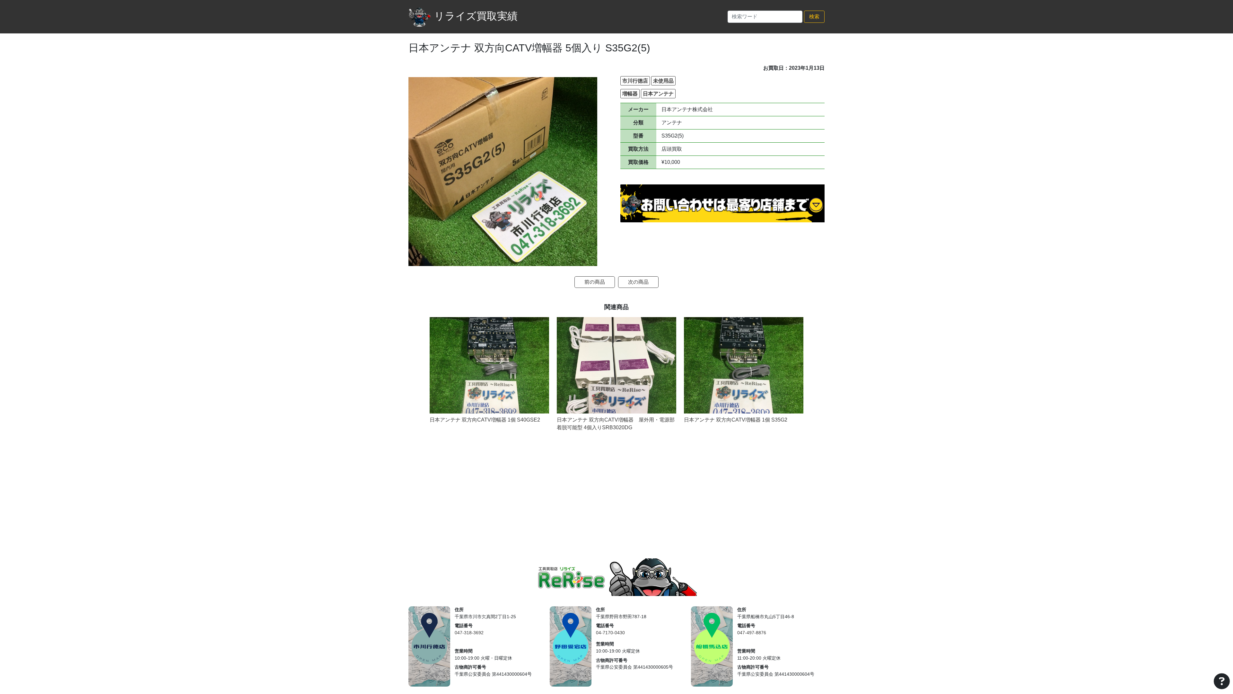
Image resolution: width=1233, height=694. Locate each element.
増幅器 (630, 93)
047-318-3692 (469, 632)
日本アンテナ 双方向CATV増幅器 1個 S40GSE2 (485, 420)
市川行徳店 (635, 81)
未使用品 (663, 81)
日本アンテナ (658, 93)
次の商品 (638, 282)
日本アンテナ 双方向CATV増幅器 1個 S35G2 (735, 420)
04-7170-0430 (610, 632)
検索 (814, 16)
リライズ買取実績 (476, 16)
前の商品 (594, 282)
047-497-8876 (751, 632)
